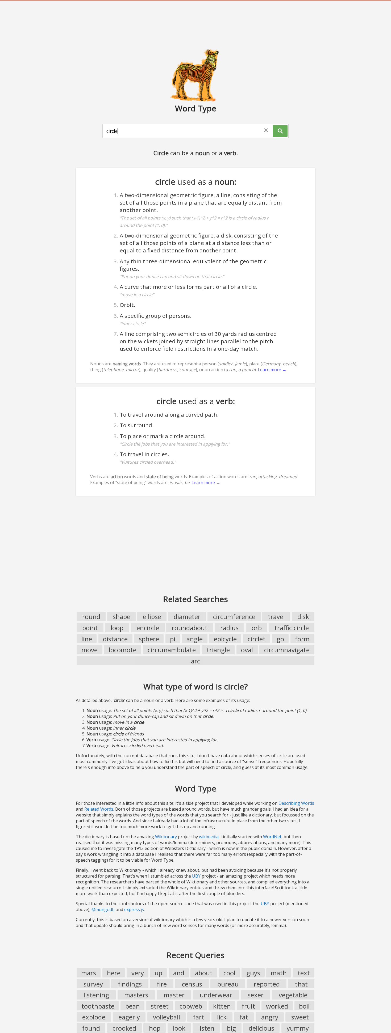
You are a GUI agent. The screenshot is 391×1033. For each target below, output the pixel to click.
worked (277, 1006)
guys (253, 972)
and (178, 972)
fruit (248, 1006)
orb (257, 627)
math (279, 972)
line (86, 638)
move (89, 649)
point (90, 627)
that (301, 984)
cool (229, 972)
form (302, 638)
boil (304, 1006)
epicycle (225, 638)
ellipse (152, 616)
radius (229, 627)
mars (88, 972)
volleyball (166, 1017)
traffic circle (291, 627)
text (304, 972)
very (137, 972)
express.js (134, 909)
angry (269, 1017)
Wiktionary (166, 837)
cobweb (191, 1006)
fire (162, 984)
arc (195, 661)
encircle (147, 627)
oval (247, 649)
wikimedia (209, 837)
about (204, 972)
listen (206, 1028)
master (174, 994)
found (91, 1028)
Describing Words (296, 803)
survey (93, 984)
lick (222, 1017)
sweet (300, 1017)
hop (154, 1028)
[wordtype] (195, 74)
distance (115, 638)
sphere (149, 638)
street (160, 1006)
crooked (124, 1028)
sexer (256, 994)
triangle (218, 649)
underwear (216, 994)
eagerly (129, 1017)
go (280, 638)
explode (93, 1017)
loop (117, 627)
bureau (228, 984)
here (113, 972)
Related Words (98, 809)
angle (194, 638)
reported (267, 984)
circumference (234, 616)
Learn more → (272, 369)
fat (244, 1017)
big (231, 1028)
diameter (187, 616)
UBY (196, 876)
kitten (222, 1006)
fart (198, 1017)
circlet (256, 638)
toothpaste (97, 1006)
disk (303, 616)
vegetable (293, 994)
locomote (122, 649)
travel (276, 616)
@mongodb (103, 909)
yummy (298, 1028)
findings (130, 984)
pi (172, 638)
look (179, 1028)
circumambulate (172, 649)
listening (96, 994)
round (91, 616)
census (192, 984)
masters (136, 994)
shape (121, 616)
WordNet (272, 837)
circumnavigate (287, 649)
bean (132, 1006)
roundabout (189, 627)
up (158, 972)
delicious (261, 1028)
